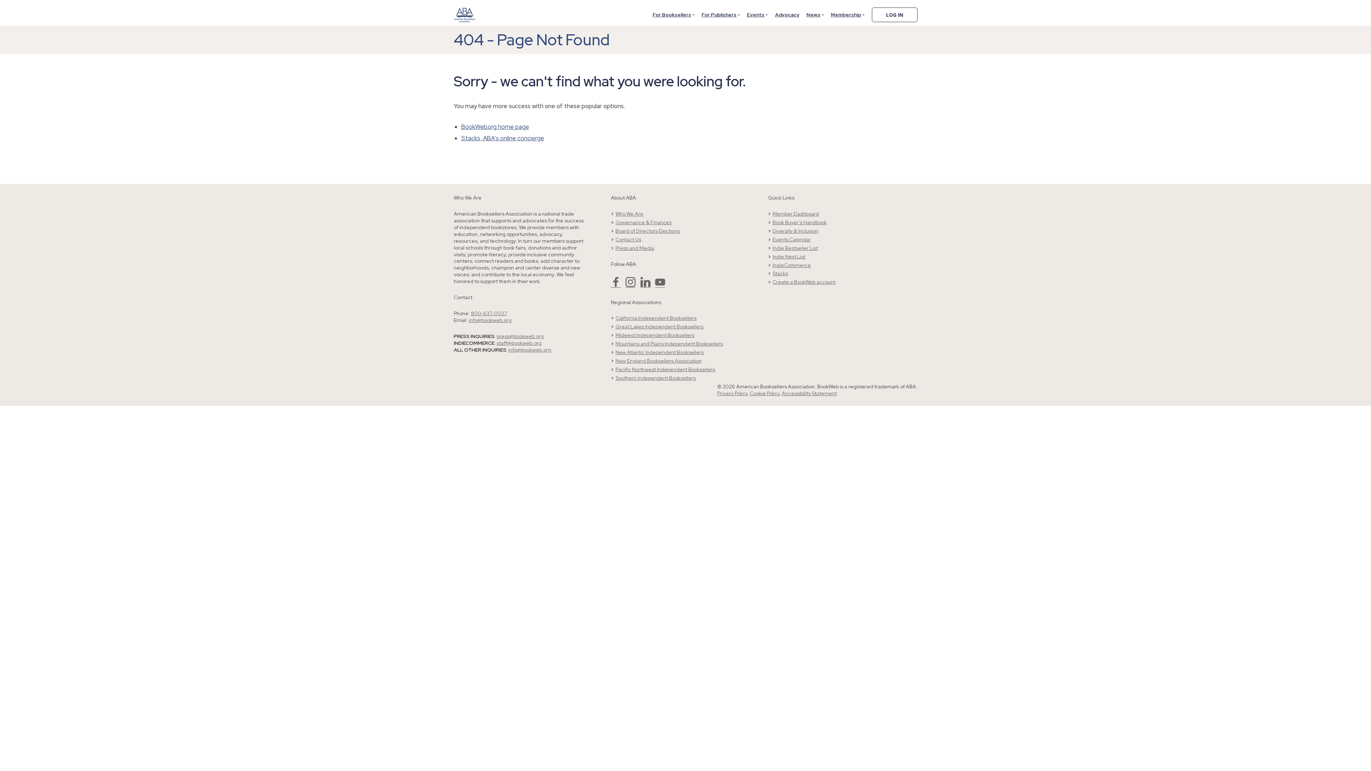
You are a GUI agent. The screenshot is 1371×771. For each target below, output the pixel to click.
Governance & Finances (644, 222)
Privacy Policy (732, 393)
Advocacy (787, 14)
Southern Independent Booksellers (656, 378)
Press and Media (635, 248)
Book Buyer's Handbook (800, 222)
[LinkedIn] (646, 285)
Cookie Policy (764, 393)
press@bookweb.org (520, 336)
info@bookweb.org (490, 320)
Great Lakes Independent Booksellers (659, 326)
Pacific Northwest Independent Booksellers (665, 369)
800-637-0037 (489, 313)
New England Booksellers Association (659, 361)
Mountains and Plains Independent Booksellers (669, 344)
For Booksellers (672, 14)
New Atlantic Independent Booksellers (660, 352)
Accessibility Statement (809, 393)
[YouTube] (660, 285)
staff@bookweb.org (519, 343)
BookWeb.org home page (495, 127)
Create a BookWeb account (804, 282)
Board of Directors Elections (648, 231)
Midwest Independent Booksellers (655, 335)
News (813, 14)
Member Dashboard (796, 214)
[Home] (465, 10)
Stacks (780, 273)
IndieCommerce (792, 265)
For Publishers (719, 14)
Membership (846, 14)
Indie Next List (789, 256)
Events (755, 14)
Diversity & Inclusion (795, 231)
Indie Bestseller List (795, 248)
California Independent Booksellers (656, 318)
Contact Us (628, 239)
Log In (894, 14)
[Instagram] (631, 285)
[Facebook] (616, 285)
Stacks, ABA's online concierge (502, 138)
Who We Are (629, 214)
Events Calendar (792, 239)
